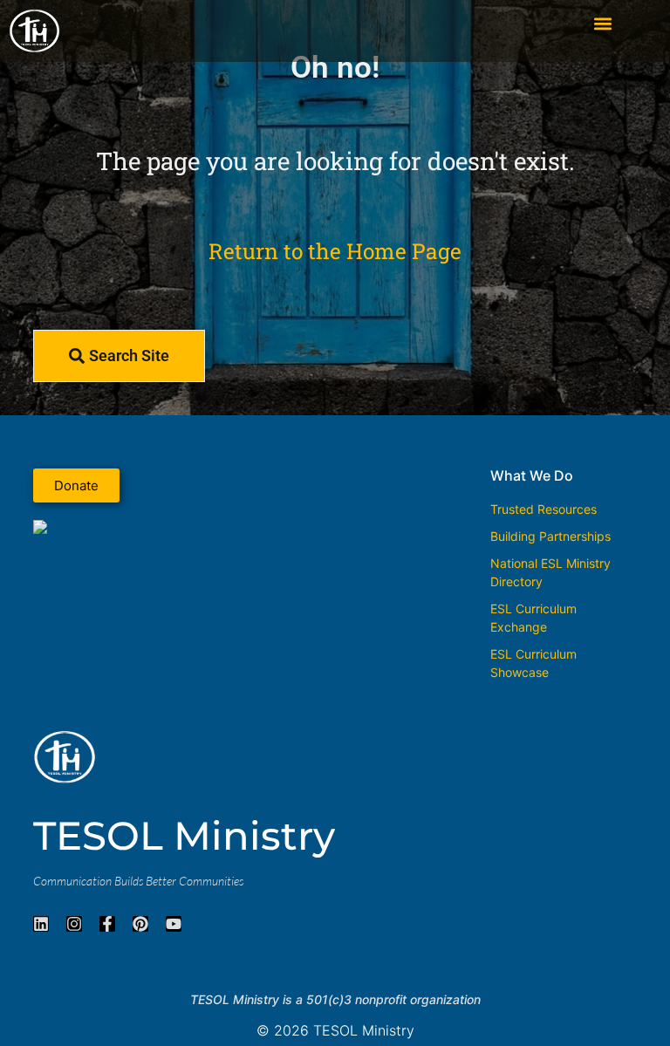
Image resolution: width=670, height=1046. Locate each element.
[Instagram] (74, 924)
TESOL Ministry (184, 835)
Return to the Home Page (335, 250)
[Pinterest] (140, 924)
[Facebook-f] (107, 924)
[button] (603, 23)
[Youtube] (173, 924)
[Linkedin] (41, 924)
